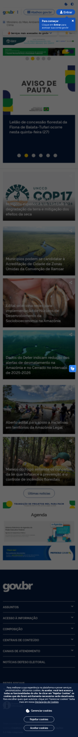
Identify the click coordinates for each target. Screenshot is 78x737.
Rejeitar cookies (39, 719)
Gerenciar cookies (41, 710)
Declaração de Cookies (47, 701)
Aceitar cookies (39, 727)
